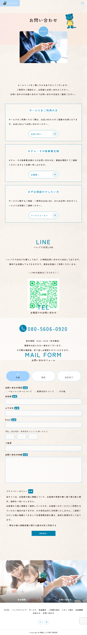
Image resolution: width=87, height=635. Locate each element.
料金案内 (42, 610)
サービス (33, 610)
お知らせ (37, 613)
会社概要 (79, 610)
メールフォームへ (39, 215)
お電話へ (35, 174)
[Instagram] (40, 622)
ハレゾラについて (19, 610)
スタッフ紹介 (67, 610)
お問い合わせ (48, 613)
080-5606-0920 (48, 328)
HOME (7, 610)
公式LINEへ (36, 134)
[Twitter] (46, 622)
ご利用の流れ (54, 610)
